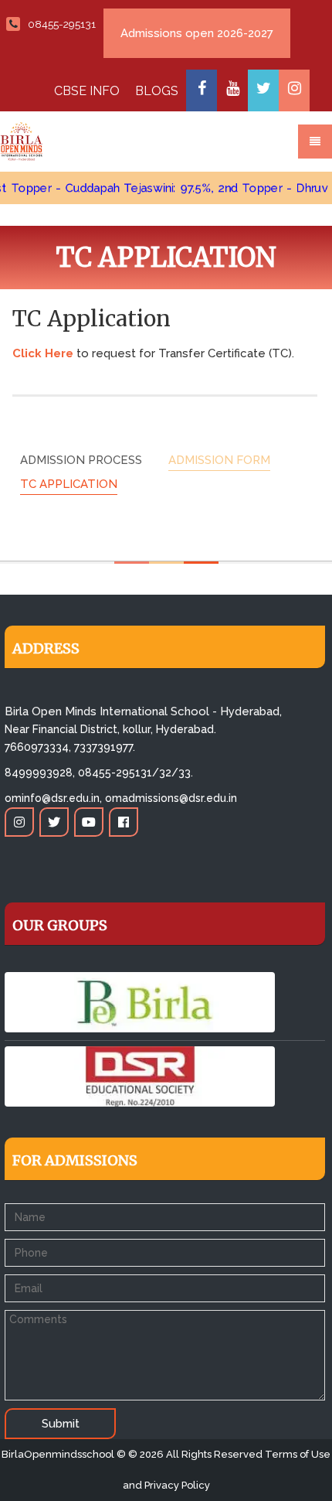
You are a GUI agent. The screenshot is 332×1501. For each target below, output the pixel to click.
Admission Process (81, 460)
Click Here (42, 353)
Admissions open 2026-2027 (196, 33)
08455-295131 (62, 24)
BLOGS (156, 91)
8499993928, (40, 772)
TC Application (68, 484)
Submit (61, 1424)
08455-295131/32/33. (135, 772)
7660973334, (38, 747)
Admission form (219, 460)
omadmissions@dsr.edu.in (171, 798)
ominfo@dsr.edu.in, (53, 798)
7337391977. (104, 747)
